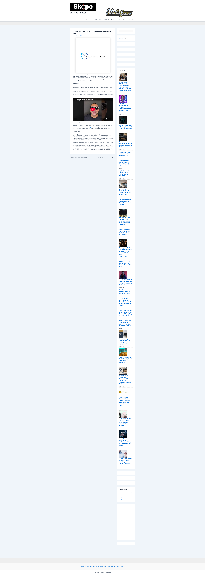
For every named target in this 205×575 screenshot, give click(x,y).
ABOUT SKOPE (114, 566)
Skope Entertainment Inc (78, 12)
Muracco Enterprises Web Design (125, 491)
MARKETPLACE (107, 566)
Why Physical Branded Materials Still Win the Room (124, 291)
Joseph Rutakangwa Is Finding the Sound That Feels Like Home (125, 126)
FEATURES (87, 566)
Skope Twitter (121, 497)
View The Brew (122, 499)
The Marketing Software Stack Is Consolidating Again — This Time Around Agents (125, 302)
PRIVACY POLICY (120, 566)
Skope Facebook (122, 493)
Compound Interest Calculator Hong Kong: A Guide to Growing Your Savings (125, 422)
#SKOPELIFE (100, 566)
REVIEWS (95, 566)
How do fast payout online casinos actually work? (125, 153)
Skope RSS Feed (122, 495)
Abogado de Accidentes (125, 559)
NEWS (91, 566)
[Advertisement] (127, 521)
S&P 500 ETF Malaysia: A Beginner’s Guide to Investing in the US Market (125, 442)
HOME (82, 566)
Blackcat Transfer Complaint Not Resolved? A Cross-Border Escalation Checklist (125, 221)
